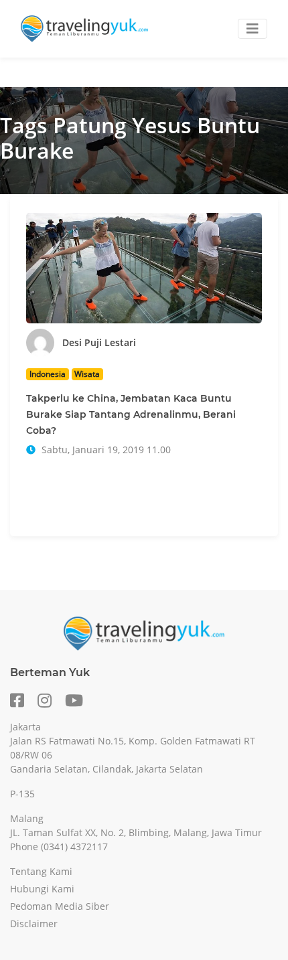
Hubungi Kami (42, 888)
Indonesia (47, 374)
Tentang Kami (41, 871)
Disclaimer (34, 923)
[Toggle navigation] (252, 29)
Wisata (87, 374)
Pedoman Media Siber (59, 906)
